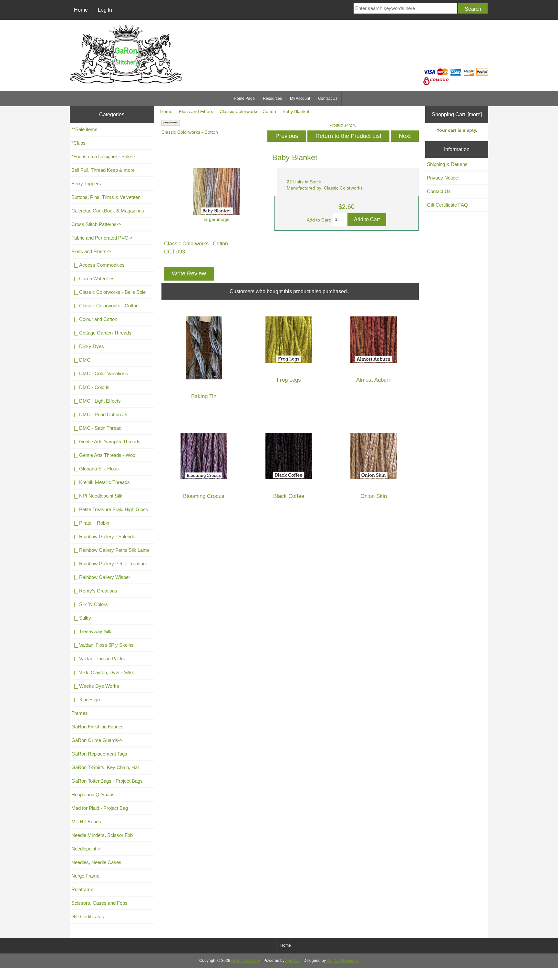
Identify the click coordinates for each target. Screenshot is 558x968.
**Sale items (84, 129)
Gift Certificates (87, 916)
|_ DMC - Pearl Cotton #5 (99, 414)
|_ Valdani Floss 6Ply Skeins (102, 645)
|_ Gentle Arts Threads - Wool (103, 455)
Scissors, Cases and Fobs (99, 903)
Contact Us (327, 98)
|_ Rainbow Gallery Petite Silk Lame (110, 550)
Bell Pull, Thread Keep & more (103, 170)
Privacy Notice (442, 177)
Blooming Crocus (203, 496)
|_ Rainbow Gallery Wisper (100, 577)
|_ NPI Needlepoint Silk (96, 496)
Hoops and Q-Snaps (93, 794)
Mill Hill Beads (86, 821)
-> (91, 251)
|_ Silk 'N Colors (89, 604)
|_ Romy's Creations (94, 590)
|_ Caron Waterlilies (93, 278)
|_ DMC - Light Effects (96, 401)
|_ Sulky (81, 618)
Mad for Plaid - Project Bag (99, 808)
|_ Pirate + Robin (90, 523)
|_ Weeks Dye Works (95, 686)
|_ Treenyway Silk (91, 631)
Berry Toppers (86, 183)
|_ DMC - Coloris (90, 387)
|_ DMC (80, 360)
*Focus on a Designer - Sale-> (103, 156)
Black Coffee (288, 496)
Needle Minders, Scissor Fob (102, 835)
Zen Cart (293, 960)
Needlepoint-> (86, 848)
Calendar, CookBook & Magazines (107, 210)
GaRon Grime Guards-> (97, 740)
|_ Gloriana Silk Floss (95, 468)
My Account (300, 98)
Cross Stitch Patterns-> (96, 224)
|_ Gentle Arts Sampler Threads (105, 441)
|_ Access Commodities (98, 265)
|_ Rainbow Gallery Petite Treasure (109, 563)
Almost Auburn (373, 380)
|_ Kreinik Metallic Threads (100, 482)
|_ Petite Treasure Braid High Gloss (109, 509)
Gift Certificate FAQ (447, 205)
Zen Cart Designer (343, 960)
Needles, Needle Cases (96, 862)
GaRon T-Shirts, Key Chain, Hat (105, 767)
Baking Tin (203, 396)
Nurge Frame (85, 876)
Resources (272, 98)
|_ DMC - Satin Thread (96, 428)
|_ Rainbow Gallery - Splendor (104, 536)
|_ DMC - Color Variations (99, 373)
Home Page (244, 98)
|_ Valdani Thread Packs (98, 658)
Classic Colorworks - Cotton (248, 111)
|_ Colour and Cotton (94, 319)
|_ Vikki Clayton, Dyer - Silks (102, 672)
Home (81, 10)
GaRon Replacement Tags (99, 754)
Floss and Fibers (196, 111)
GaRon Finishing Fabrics (97, 726)
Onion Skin (373, 496)
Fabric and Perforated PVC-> (102, 238)
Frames (79, 713)
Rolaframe (82, 889)
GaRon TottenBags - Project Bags (107, 781)
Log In (105, 10)
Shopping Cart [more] (457, 114)
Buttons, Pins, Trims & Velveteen (105, 197)
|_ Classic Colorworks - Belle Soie (108, 292)
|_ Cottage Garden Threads (101, 332)
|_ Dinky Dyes (87, 346)
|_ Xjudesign (85, 699)
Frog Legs (289, 380)
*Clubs (78, 143)
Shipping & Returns (447, 164)
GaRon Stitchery (245, 960)
